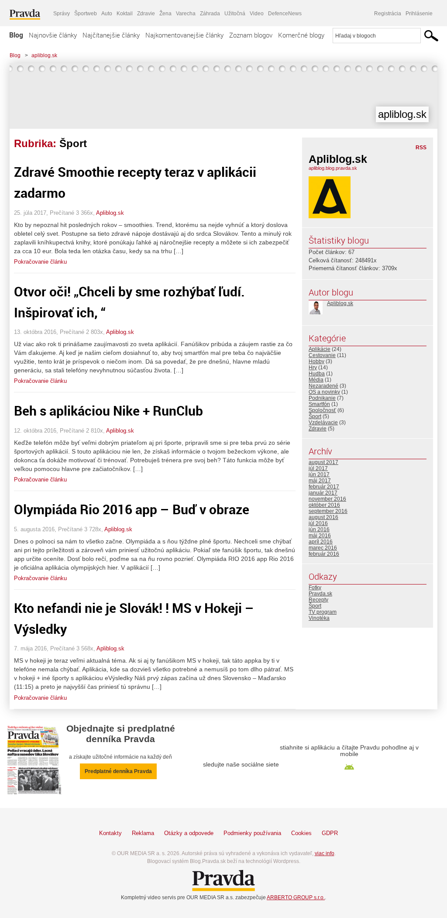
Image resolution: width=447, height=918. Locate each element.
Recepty (318, 600)
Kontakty (110, 833)
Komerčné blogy (301, 35)
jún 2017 (319, 474)
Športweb (85, 13)
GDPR (330, 833)
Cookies (301, 833)
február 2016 (324, 554)
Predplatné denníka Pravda (118, 771)
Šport (315, 416)
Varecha (186, 13)
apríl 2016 (321, 542)
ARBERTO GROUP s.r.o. (296, 897)
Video (257, 13)
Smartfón (319, 404)
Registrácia (387, 13)
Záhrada (210, 13)
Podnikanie (322, 398)
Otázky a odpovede (188, 833)
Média (316, 380)
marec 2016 (323, 548)
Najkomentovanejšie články (184, 35)
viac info (324, 853)
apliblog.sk (44, 55)
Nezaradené (323, 386)
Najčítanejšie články (111, 35)
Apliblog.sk (110, 213)
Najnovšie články (53, 35)
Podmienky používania (252, 833)
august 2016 (323, 517)
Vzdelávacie (323, 422)
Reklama (143, 833)
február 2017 (324, 487)
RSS (421, 147)
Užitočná (234, 13)
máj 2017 (320, 481)
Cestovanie (322, 355)
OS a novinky (324, 392)
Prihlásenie (419, 13)
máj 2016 (320, 536)
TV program (323, 612)
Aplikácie (319, 349)
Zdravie (146, 13)
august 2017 (323, 462)
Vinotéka (319, 618)
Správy (61, 13)
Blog (16, 35)
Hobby (316, 361)
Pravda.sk (320, 594)
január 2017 (323, 493)
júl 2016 (318, 523)
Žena (165, 13)
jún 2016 (319, 529)
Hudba (317, 374)
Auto (106, 13)
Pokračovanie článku (40, 261)
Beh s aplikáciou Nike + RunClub (108, 410)
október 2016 (324, 505)
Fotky (315, 587)
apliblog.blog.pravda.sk (333, 168)
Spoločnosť (322, 410)
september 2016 (328, 511)
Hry (313, 367)
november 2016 (327, 499)
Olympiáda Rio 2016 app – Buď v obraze (131, 509)
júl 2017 (318, 468)
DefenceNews (285, 13)
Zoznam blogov (250, 35)
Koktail (125, 13)
